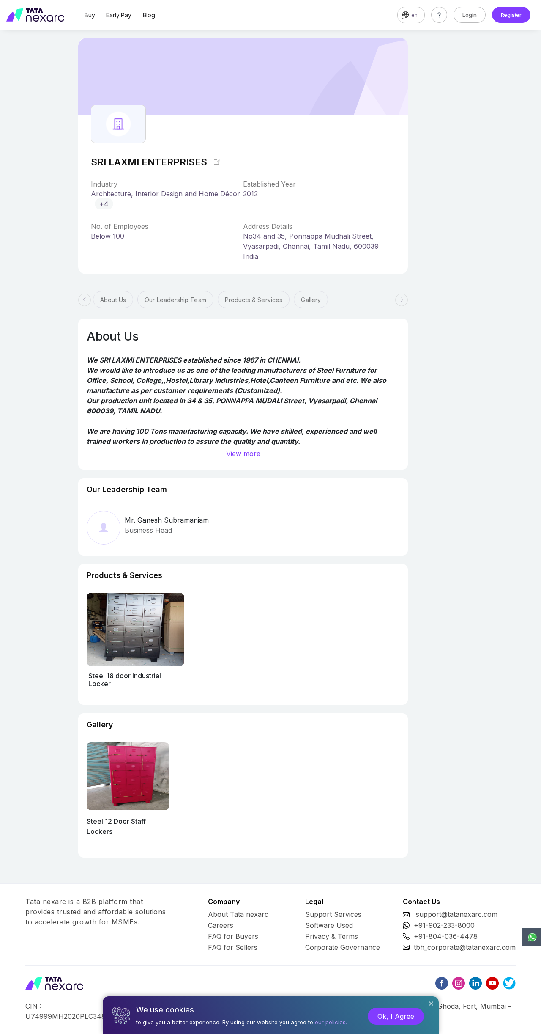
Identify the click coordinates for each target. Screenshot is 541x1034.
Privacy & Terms (331, 936)
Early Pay (118, 15)
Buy (90, 15)
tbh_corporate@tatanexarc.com (465, 947)
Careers (220, 925)
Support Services (333, 914)
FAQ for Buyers (233, 936)
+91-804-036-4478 (446, 936)
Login (469, 14)
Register (511, 14)
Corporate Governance (342, 947)
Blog (149, 15)
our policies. (331, 1022)
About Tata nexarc (238, 914)
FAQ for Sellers (232, 947)
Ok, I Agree (395, 1016)
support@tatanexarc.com (456, 914)
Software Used (329, 925)
